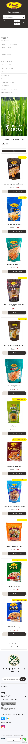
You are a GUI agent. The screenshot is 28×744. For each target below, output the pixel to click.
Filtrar (14, 151)
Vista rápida (12, 169)
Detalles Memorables (6, 92)
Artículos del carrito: (15, 12)
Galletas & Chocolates (6, 61)
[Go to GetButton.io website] (24, 742)
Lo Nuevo (3, 71)
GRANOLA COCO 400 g (14, 586)
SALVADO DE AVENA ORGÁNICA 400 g (14, 345)
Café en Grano (5, 85)
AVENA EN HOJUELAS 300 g (14, 386)
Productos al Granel (6, 75)
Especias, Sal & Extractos (7, 68)
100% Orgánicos (5, 40)
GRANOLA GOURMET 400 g (14, 466)
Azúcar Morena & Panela (7, 65)
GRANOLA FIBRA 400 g (14, 626)
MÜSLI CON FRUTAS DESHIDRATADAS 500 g (14, 506)
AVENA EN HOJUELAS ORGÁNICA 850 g (14, 184)
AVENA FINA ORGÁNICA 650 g (14, 224)
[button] (14, 12)
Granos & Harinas (5, 51)
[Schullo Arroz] (14, 116)
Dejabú (21, 735)
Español (17, 23)
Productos (5, 38)
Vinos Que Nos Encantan (7, 82)
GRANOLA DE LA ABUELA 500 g (14, 546)
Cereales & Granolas (6, 47)
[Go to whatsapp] (24, 739)
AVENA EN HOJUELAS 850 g (14, 264)
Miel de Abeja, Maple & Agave (9, 44)
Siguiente (20, 647)
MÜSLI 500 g (14, 426)
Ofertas (3, 78)
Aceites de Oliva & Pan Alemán (9, 89)
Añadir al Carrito (17, 191)
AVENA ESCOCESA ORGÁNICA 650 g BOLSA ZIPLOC (14, 305)
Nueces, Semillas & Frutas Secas (9, 58)
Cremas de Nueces (6, 54)
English (16, 21)
